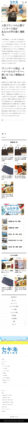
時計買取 (14, 315)
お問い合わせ (4, 406)
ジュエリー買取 (14, 312)
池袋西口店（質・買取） (7, 395)
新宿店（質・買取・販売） (7, 399)
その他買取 (14, 318)
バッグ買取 (14, 309)
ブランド (14, 324)
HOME (3, 359)
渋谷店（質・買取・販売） (7, 404)
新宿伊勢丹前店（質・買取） (8, 402)
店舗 (14, 321)
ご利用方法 (4, 382)
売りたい (3, 363)
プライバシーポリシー (6, 409)
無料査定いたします (6, 380)
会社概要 (3, 411)
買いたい (5, 137)
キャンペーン (14, 303)
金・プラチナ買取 (14, 306)
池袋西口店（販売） (6, 397)
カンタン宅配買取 (6, 377)
